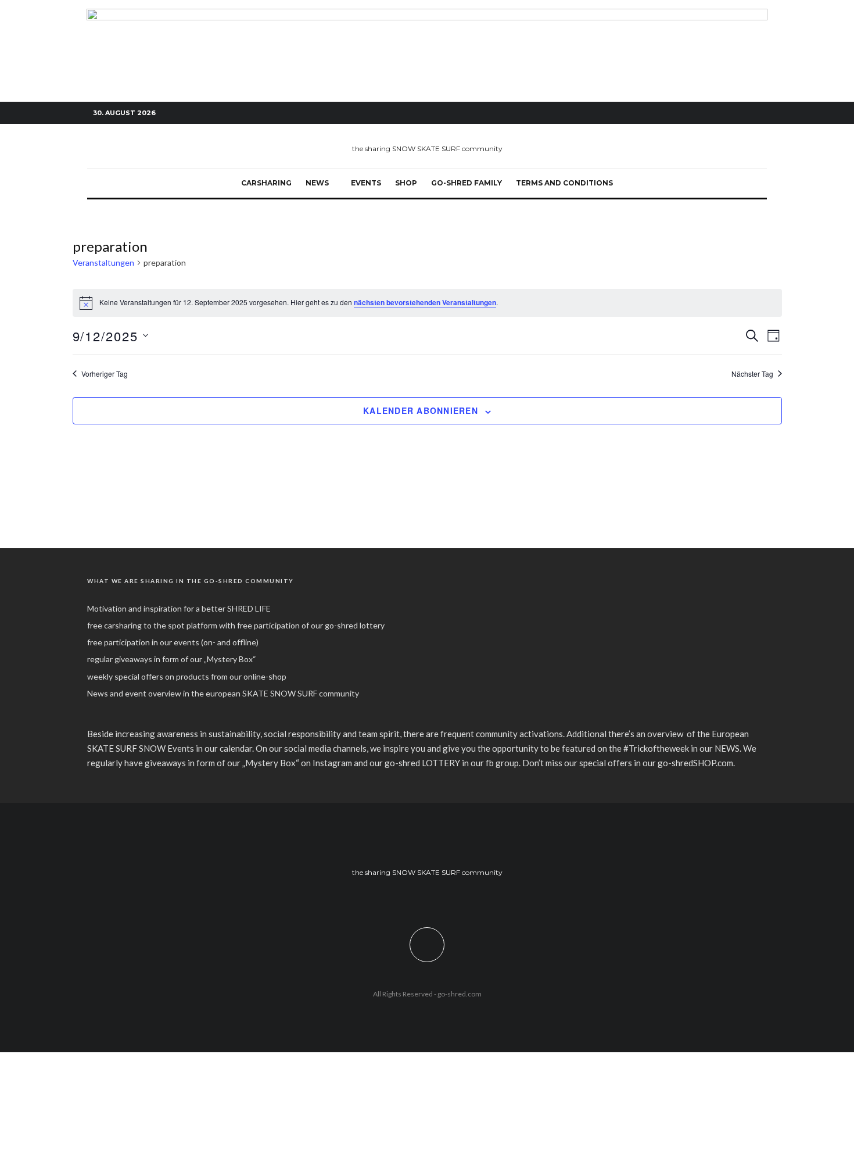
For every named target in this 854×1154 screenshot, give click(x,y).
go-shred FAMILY (466, 182)
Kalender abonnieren (420, 410)
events (366, 182)
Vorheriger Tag (104, 373)
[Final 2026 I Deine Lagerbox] (427, 15)
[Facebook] (706, 113)
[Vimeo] (740, 113)
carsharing (266, 182)
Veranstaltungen (103, 262)
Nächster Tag (752, 373)
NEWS (317, 182)
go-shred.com (459, 993)
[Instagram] (723, 113)
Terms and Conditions (564, 182)
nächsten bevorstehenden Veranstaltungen (425, 302)
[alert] (427, 303)
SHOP (406, 182)
